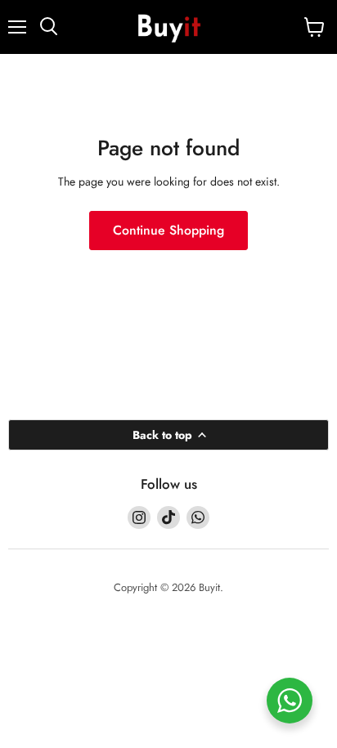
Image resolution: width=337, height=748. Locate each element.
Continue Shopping (168, 230)
